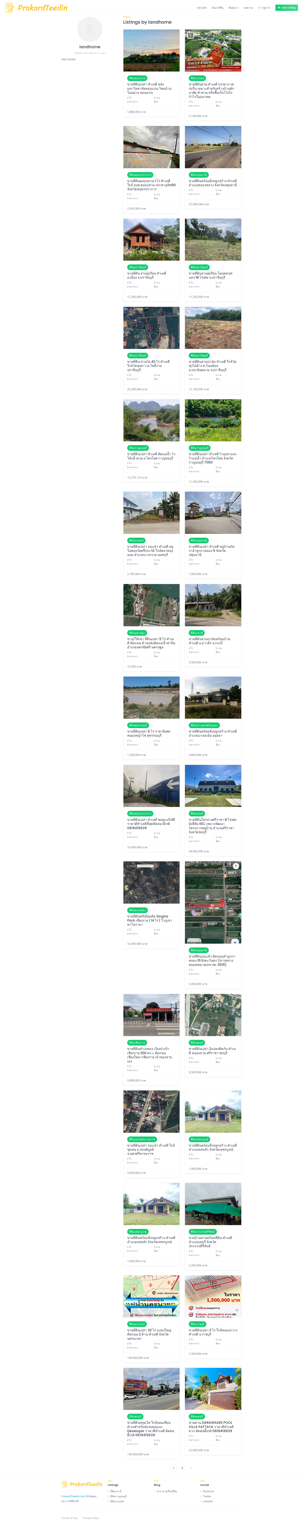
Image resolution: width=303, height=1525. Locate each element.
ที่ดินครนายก (137, 1324)
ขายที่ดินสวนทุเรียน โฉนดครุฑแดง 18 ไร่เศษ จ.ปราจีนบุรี (210, 275)
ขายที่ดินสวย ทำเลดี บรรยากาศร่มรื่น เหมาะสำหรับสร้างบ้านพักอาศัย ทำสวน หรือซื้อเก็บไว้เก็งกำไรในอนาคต (211, 90)
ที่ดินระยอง (197, 78)
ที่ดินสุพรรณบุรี (138, 725)
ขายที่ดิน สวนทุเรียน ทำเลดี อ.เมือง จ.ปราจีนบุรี (146, 275)
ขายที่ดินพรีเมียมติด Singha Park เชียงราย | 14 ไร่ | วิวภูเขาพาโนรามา (149, 920)
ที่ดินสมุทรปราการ (140, 175)
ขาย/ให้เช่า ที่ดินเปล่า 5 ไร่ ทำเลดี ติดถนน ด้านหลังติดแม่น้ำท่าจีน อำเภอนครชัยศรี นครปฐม (151, 643)
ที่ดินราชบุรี (198, 1324)
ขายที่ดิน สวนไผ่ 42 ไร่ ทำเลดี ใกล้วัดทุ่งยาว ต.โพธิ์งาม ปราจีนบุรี (148, 365)
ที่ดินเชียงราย (137, 1042)
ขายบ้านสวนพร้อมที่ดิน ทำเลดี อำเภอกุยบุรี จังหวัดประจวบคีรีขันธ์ (210, 1242)
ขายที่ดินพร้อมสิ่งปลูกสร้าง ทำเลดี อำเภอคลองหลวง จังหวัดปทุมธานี (213, 183)
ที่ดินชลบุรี (197, 813)
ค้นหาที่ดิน (218, 7)
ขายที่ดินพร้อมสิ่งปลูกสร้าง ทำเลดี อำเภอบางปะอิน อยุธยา (213, 733)
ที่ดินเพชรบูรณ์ (199, 1139)
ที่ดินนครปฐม (137, 633)
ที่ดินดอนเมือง (137, 910)
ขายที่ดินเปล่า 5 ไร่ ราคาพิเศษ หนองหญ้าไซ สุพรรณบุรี (148, 733)
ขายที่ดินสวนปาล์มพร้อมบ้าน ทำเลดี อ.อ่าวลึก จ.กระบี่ (209, 641)
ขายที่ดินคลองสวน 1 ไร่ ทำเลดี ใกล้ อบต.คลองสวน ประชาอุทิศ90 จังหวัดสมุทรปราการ (151, 185)
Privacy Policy (90, 1518)
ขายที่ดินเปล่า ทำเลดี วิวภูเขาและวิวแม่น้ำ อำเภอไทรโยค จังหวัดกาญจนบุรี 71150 (213, 458)
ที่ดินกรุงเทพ (117, 1501)
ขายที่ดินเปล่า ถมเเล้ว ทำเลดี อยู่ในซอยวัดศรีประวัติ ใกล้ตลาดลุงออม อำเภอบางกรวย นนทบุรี (150, 550)
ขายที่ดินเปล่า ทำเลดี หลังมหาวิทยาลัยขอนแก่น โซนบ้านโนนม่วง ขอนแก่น (149, 88)
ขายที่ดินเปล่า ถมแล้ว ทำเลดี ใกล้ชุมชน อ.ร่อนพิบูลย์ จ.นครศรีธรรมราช (151, 1149)
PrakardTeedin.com (73, 1496)
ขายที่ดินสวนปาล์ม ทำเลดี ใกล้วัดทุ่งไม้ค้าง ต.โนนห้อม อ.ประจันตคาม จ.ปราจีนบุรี (213, 365)
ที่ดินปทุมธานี (199, 175)
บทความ (248, 7)
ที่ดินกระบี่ (197, 633)
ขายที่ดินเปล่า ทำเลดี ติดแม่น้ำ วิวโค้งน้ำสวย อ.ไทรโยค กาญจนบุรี (151, 456)
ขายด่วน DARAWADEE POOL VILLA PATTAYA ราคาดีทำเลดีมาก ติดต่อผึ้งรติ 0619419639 (211, 1426)
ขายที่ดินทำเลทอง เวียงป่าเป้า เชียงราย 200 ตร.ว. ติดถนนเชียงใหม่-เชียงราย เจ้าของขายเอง (149, 1054)
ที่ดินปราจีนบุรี (137, 267)
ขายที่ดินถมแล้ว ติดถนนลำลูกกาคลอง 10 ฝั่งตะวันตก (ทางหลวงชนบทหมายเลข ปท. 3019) (212, 960)
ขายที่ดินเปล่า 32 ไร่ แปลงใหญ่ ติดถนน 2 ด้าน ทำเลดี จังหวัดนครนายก (149, 1334)
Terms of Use (70, 1518)
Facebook (208, 1491)
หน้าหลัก (202, 7)
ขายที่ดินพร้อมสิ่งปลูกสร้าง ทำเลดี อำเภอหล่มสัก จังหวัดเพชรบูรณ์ (213, 1147)
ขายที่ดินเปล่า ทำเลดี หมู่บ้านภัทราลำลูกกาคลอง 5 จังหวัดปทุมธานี (212, 550)
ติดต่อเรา (234, 7)
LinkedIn (208, 1501)
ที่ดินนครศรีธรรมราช (142, 1139)
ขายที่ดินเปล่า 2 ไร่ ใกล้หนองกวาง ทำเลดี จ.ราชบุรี (213, 1332)
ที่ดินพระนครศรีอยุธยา (204, 725)
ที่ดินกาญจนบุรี (138, 448)
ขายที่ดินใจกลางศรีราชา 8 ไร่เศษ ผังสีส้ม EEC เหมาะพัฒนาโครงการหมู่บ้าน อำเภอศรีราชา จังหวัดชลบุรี (212, 825)
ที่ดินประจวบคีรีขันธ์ (203, 1231)
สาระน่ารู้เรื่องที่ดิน (167, 1491)
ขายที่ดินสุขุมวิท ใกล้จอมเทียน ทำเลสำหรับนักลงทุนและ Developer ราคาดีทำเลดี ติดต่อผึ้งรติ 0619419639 (150, 1428)
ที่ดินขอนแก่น (137, 78)
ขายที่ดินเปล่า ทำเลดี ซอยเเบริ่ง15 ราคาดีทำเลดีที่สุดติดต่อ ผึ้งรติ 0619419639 (151, 823)
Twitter (207, 1496)
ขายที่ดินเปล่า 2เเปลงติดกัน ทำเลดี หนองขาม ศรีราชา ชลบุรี (212, 1050)
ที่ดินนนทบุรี (136, 540)
